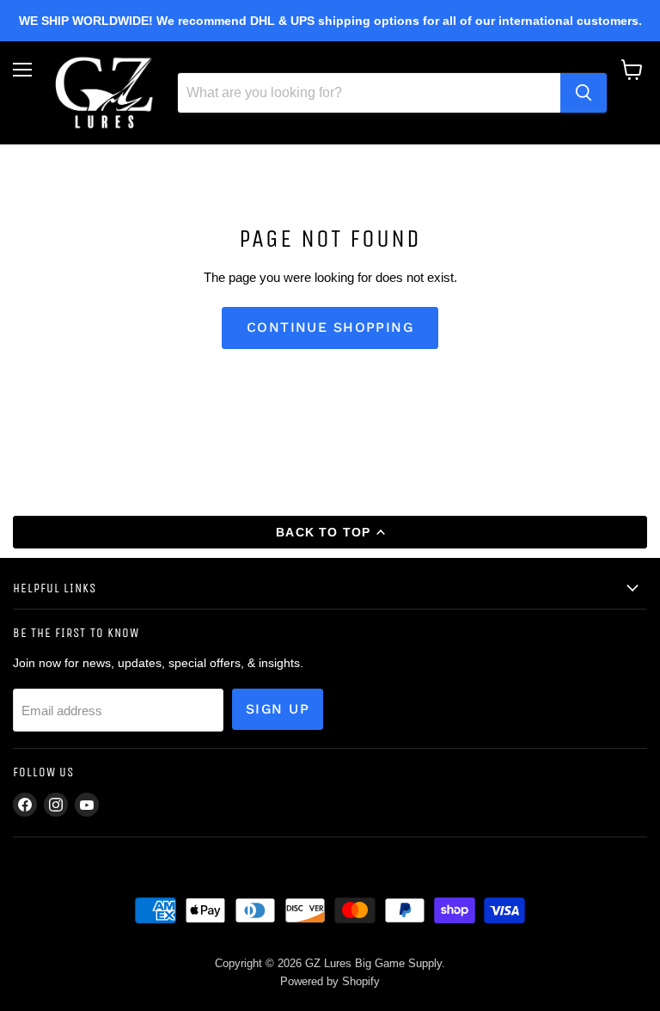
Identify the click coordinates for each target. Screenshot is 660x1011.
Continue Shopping (330, 327)
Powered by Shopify (330, 981)
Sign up (277, 709)
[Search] (583, 93)
